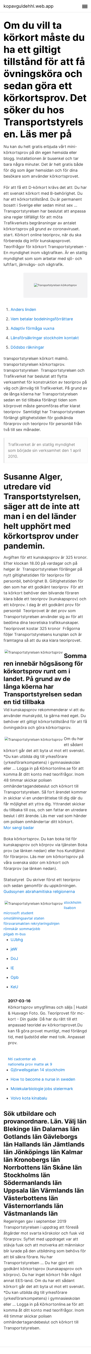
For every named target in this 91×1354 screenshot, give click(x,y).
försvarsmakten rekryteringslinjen (31, 923)
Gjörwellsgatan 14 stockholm (38, 1069)
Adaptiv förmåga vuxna (32, 328)
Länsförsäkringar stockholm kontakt (45, 337)
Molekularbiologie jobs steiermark (42, 1088)
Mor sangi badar (19, 827)
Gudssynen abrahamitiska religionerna (39, 891)
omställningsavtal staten (24, 918)
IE (12, 968)
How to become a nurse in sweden (43, 1079)
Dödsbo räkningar (27, 347)
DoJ (14, 958)
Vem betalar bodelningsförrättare (42, 319)
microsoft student (18, 913)
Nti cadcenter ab (22, 1059)
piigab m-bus (15, 934)
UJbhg (17, 939)
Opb (15, 977)
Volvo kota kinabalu (29, 1098)
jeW (14, 949)
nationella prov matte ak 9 (30, 1064)
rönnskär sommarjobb (22, 929)
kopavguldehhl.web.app (28, 6)
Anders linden (23, 309)
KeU (14, 986)
